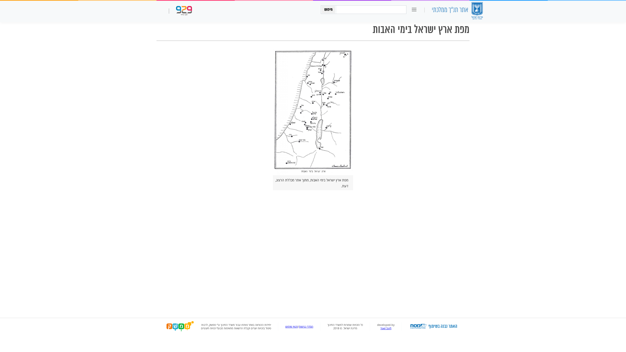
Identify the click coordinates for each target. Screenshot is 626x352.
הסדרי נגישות (306, 326)
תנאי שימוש (291, 326)
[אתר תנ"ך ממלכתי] (457, 11)
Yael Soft (385, 328)
